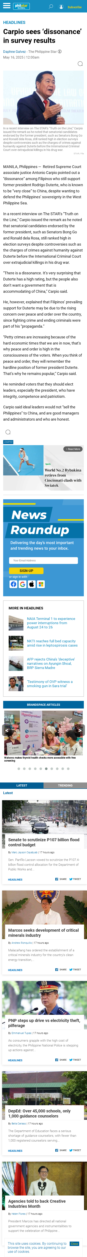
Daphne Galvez (14, 52)
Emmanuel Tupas (21, 1033)
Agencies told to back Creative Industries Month (37, 1204)
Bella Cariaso (19, 1123)
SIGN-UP (26, 571)
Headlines (14, 22)
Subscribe (75, 7)
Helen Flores (19, 1213)
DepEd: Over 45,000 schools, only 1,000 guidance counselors (39, 1113)
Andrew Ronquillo (22, 942)
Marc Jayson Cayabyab (25, 852)
